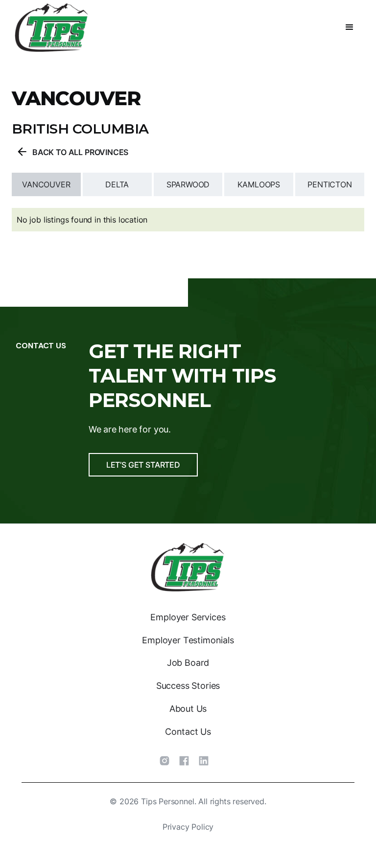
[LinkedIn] (204, 761)
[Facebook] (184, 761)
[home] (52, 27)
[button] (349, 27)
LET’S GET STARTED (143, 465)
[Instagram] (164, 761)
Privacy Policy (188, 827)
